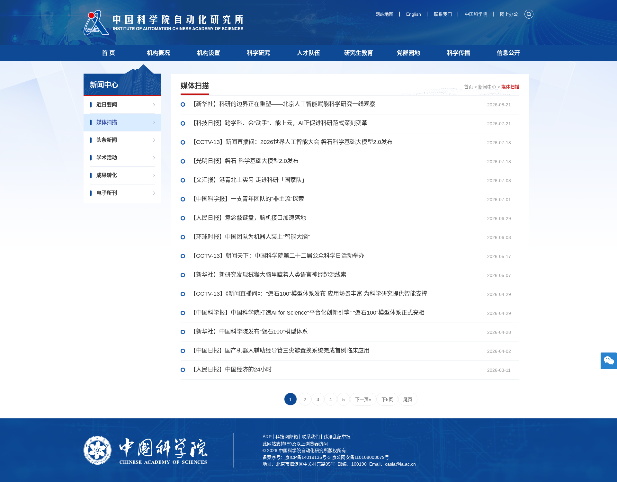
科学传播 (458, 53)
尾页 (407, 399)
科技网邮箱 (286, 436)
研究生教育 (358, 53)
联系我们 (443, 14)
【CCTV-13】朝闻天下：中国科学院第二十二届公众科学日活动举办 (277, 256)
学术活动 (106, 157)
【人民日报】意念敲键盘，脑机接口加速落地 (248, 218)
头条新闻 (106, 140)
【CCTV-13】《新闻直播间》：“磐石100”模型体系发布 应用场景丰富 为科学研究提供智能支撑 (308, 293)
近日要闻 (106, 104)
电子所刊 (106, 193)
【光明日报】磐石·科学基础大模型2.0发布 (244, 161)
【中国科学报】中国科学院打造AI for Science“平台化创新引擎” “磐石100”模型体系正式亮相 (307, 312)
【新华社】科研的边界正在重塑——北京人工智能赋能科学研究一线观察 (282, 104)
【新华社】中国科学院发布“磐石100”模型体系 (249, 331)
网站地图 (384, 14)
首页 (468, 86)
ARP (267, 436)
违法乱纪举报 (337, 436)
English (413, 14)
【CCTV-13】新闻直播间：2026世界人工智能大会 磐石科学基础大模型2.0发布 (291, 142)
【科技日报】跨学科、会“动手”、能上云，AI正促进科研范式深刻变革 (278, 123)
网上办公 (509, 14)
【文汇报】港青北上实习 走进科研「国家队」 (249, 180)
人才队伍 (308, 53)
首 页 (108, 53)
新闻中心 (487, 86)
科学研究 (258, 53)
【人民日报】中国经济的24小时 (231, 369)
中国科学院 (476, 14)
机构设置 (208, 53)
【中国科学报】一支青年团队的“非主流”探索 (247, 199)
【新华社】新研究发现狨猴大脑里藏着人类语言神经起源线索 (268, 275)
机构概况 (158, 53)
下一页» (363, 399)
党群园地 (408, 53)
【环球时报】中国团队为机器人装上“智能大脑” (250, 237)
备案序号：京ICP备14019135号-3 (297, 457)
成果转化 (106, 175)
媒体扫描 (106, 122)
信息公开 (508, 53)
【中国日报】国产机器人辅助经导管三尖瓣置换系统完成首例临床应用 (280, 350)
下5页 (387, 399)
